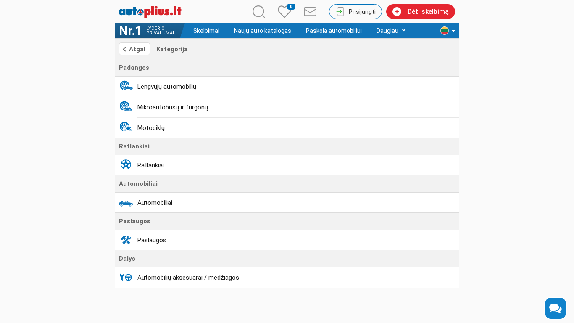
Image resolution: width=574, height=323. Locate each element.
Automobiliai (154, 203)
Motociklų (151, 128)
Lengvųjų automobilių (166, 86)
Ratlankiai (150, 165)
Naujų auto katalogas (262, 31)
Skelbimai (206, 31)
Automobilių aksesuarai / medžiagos (188, 277)
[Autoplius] (152, 12)
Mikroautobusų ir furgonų (172, 107)
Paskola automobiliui (334, 31)
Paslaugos (151, 240)
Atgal (137, 49)
